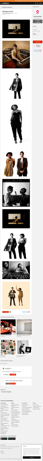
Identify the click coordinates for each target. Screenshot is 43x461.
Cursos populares (36, 407)
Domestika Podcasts (4, 448)
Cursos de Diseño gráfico (15, 412)
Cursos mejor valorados (37, 406)
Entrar (41, 3)
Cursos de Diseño (4, 412)
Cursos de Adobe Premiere (27, 411)
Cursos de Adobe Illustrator (27, 407)
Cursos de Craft (3, 406)
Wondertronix (35, 29)
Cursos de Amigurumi (15, 426)
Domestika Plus (10, 448)
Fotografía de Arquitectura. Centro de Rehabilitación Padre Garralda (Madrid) (23, 336)
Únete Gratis (12, 383)
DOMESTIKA (5, 3)
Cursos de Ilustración (4, 404)
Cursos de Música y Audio (5, 425)
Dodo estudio (3, 355)
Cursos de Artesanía (14, 411)
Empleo (8, 446)
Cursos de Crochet (14, 424)
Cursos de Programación (15, 420)
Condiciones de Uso (10, 458)
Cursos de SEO (14, 419)
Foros (11, 446)
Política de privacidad (16, 458)
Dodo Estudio (10, 13)
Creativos (14, 446)
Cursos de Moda (3, 419)
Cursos (2, 446)
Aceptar (31, 457)
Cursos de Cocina (4, 427)
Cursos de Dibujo (14, 409)
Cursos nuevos (35, 404)
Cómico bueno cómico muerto (6, 335)
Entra (7, 383)
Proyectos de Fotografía (6, 391)
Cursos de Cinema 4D (26, 410)
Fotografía (34, 34)
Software (24, 403)
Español (2, 452)
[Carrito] (38, 3)
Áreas (12, 403)
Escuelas (17, 446)
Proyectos (5, 446)
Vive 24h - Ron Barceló (21, 355)
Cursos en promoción (36, 409)
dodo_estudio (11, 317)
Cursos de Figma (25, 414)
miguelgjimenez (8, 368)
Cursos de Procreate (25, 408)
